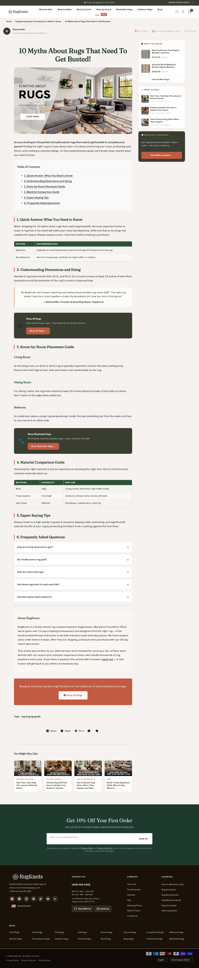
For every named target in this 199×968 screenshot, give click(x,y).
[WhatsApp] (90, 731)
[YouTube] (48, 899)
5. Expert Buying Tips (36, 197)
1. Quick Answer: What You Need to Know (48, 175)
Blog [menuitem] (160, 9)
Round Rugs (106, 932)
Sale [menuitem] (97, 15)
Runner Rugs (130, 932)
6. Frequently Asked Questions (42, 203)
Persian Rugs (84, 939)
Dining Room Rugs (41, 939)
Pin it (81, 731)
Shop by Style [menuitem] (65, 9)
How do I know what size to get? (35, 547)
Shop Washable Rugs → (43, 446)
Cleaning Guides (169, 910)
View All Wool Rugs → (162, 79)
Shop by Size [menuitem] (45, 9)
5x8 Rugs (59, 932)
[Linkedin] (55, 899)
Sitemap (131, 895)
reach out (107, 659)
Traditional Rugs (154, 939)
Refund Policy (45, 960)
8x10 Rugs (14, 932)
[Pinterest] (33, 899)
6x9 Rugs (82, 932)
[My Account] (183, 12)
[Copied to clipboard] (98, 731)
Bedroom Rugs (176, 932)
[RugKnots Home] (37, 877)
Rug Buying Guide (170, 895)
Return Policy (133, 910)
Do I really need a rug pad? (32, 559)
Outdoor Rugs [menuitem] (145, 9)
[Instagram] (26, 899)
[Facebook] (12, 899)
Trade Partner (134, 889)
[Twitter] (19, 899)
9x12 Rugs (37, 932)
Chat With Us (84, 909)
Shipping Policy (134, 905)
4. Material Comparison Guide (41, 191)
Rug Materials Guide (171, 900)
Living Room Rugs (155, 932)
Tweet (67, 731)
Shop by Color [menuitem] (84, 9)
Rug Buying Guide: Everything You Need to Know (38, 21)
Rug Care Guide (169, 905)
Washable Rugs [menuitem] (124, 9)
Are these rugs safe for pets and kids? (38, 584)
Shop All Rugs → (38, 331)
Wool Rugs (106, 939)
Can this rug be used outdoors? (34, 597)
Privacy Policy (87, 848)
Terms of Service (104, 848)
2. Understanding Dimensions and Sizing (48, 181)
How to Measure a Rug (172, 884)
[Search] (177, 12)
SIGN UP (143, 839)
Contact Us (132, 916)
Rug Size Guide (169, 889)
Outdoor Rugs (61, 939)
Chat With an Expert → (161, 155)
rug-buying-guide (31, 716)
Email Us (105, 909)
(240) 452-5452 (81, 884)
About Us (131, 884)
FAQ (129, 900)
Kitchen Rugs (15, 939)
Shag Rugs (129, 939)
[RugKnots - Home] (18, 12)
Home (9, 21)
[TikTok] (41, 899)
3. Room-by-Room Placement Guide (44, 186)
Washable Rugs (176, 939)
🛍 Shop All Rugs (73, 695)
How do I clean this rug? (30, 572)
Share (53, 731)
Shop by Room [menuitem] (103, 9)
